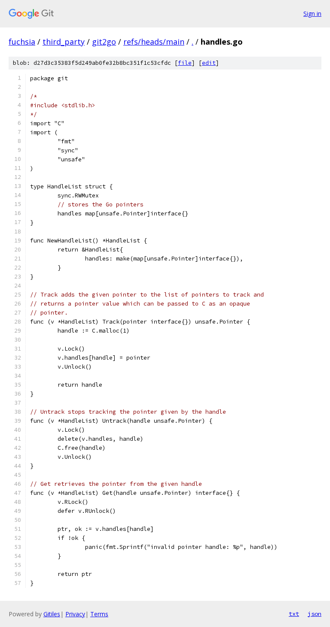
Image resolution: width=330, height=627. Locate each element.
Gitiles (51, 614)
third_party (64, 41)
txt (294, 614)
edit (209, 63)
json (314, 614)
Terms (99, 614)
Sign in (312, 13)
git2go (104, 41)
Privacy (75, 614)
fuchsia (22, 41)
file (185, 63)
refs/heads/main (153, 41)
